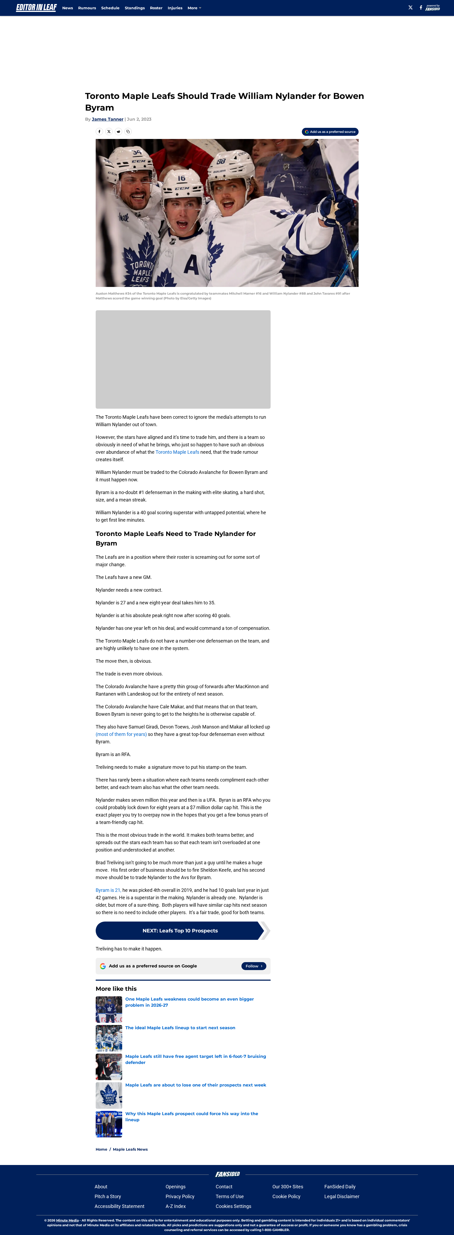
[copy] (128, 131)
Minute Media (67, 1220)
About (101, 1186)
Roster (156, 8)
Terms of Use (230, 1196)
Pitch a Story (108, 1196)
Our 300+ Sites (287, 1186)
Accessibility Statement (119, 1206)
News (67, 8)
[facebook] (421, 7)
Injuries (175, 8)
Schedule (110, 8)
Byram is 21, (108, 890)
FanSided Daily (340, 1186)
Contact (224, 1186)
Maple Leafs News (130, 1149)
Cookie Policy (286, 1196)
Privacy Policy (180, 1196)
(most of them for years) (122, 734)
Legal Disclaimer (341, 1196)
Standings (135, 8)
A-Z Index (176, 1206)
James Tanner (108, 119)
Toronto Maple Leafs (177, 452)
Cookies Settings (233, 1206)
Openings (176, 1186)
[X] (410, 7)
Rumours (87, 8)
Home (101, 1149)
